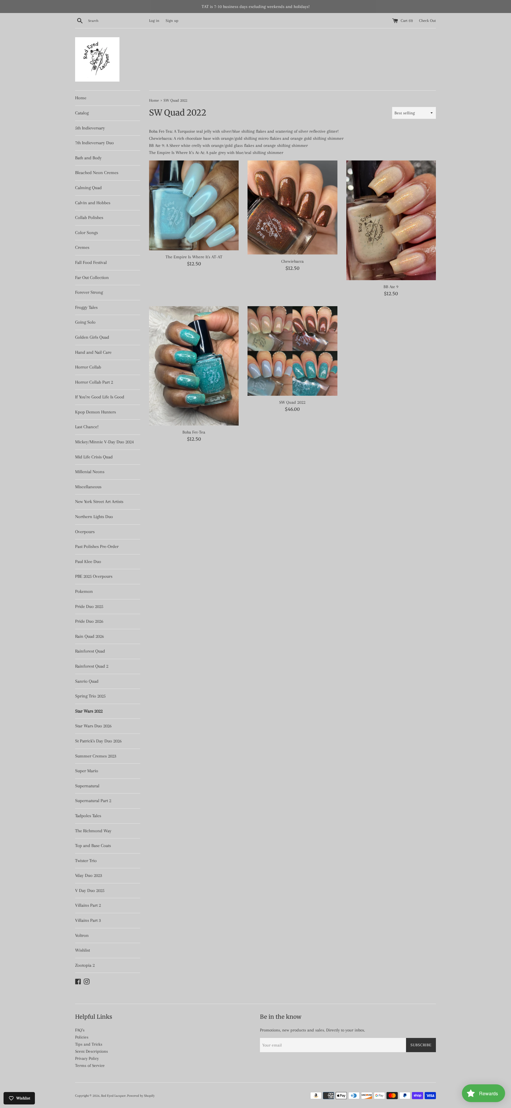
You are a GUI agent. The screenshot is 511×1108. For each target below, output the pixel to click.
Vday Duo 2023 (88, 875)
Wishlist (82, 950)
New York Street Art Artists (99, 501)
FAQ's (80, 1030)
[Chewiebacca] (292, 207)
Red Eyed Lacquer (113, 1096)
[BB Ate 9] (391, 220)
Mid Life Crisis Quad (94, 457)
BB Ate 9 (391, 286)
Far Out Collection (92, 277)
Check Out (427, 20)
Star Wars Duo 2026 (93, 726)
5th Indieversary (90, 128)
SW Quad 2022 (292, 402)
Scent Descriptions (91, 1051)
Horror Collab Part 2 (94, 382)
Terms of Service (90, 1065)
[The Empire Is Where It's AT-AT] (194, 205)
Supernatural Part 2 (93, 800)
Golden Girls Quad (92, 337)
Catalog (82, 113)
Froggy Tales (86, 307)
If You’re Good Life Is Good (99, 397)
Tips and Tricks (88, 1044)
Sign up (172, 20)
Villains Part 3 (88, 920)
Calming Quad (88, 187)
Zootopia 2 (85, 965)
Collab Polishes (89, 217)
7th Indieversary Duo (94, 142)
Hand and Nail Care (93, 352)
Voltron (82, 935)
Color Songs (86, 232)
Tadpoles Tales (88, 815)
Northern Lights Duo (94, 516)
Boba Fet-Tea (193, 432)
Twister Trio (86, 860)
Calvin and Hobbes (92, 202)
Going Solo (85, 322)
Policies (81, 1037)
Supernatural (87, 786)
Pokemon (84, 591)
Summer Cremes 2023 (95, 756)
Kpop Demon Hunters (95, 412)
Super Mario (86, 770)
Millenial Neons (89, 471)
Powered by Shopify (141, 1096)
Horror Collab (88, 367)
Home (80, 97)
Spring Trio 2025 (90, 696)
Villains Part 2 (88, 905)
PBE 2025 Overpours (93, 576)
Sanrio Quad (86, 681)
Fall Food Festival (91, 262)
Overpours (85, 531)
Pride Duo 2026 (89, 621)
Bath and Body (88, 157)
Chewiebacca (292, 261)
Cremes (82, 247)
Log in (154, 20)
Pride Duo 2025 (89, 606)
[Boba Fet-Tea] (194, 366)
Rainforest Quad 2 (91, 666)
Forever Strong (89, 292)
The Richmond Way (93, 830)
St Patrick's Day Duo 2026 (98, 741)
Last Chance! (86, 426)
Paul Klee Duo (88, 561)
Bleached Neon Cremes (96, 172)
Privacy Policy (87, 1058)
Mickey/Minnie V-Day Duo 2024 (104, 442)
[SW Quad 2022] (292, 351)
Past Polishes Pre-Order (97, 546)
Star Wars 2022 (89, 711)
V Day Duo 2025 (89, 890)
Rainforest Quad (90, 651)
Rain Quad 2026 (89, 636)
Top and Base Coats (93, 845)
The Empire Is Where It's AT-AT (194, 256)
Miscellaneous (88, 486)
